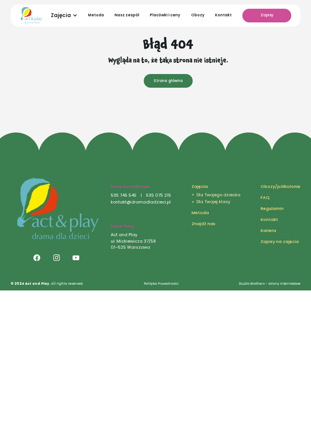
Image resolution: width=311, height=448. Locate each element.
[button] (64, 15)
